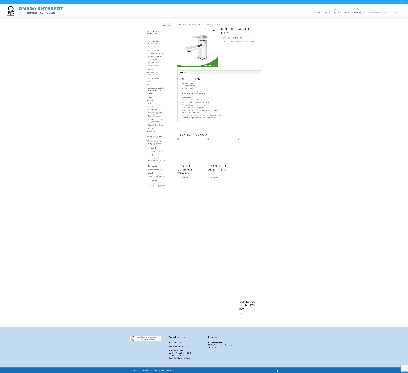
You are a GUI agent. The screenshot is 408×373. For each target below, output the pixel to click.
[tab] (184, 72)
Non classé (150, 100)
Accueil (317, 12)
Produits (373, 12)
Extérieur (150, 81)
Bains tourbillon (154, 50)
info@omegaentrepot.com (156, 151)
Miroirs (149, 97)
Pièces (149, 104)
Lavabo (150, 69)
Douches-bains (153, 62)
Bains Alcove (152, 44)
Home (179, 24)
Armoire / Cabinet (154, 90)
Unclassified (151, 132)
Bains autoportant (154, 47)
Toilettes (150, 128)
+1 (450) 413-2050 (176, 342)
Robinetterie (358, 12)
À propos (386, 12)
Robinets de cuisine (155, 116)
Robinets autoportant (155, 109)
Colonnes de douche (155, 53)
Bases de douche (154, 75)
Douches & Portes (153, 72)
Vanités (150, 94)
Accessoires (151, 38)
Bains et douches (153, 41)
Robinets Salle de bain (198, 24)
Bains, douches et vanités (335, 12)
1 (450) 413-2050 (156, 144)
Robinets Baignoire (155, 113)
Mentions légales (165, 370)
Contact (397, 12)
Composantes (154, 122)
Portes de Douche (154, 78)
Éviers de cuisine (154, 66)
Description (184, 72)
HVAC (148, 85)
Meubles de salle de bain (156, 88)
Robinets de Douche (155, 119)
